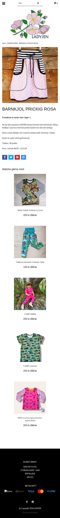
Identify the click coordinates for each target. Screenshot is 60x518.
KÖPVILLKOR (30, 473)
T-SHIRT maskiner (30, 366)
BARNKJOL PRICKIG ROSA (28, 43)
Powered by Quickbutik (30, 512)
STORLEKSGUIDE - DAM (30, 470)
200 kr (30, 215)
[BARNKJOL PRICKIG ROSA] (30, 75)
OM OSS (30, 477)
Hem (4, 43)
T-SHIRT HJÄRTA (30, 314)
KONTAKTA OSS (30, 467)
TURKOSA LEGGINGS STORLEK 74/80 (30, 262)
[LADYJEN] (30, 24)
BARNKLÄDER (13, 43)
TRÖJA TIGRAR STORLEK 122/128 (30, 210)
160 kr (30, 267)
